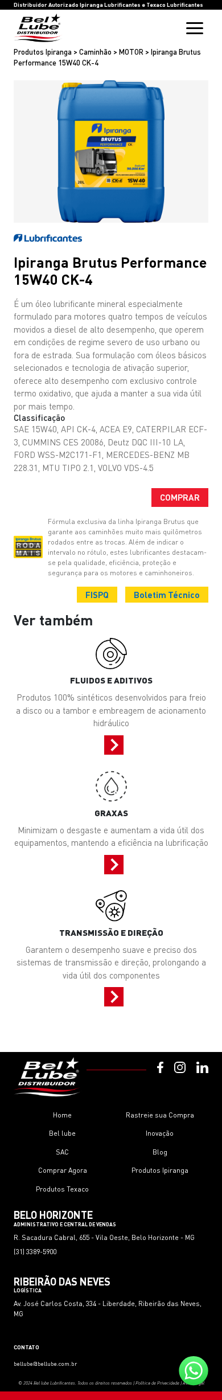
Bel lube (62, 1133)
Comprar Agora (62, 1170)
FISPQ (97, 595)
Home (62, 1115)
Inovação (160, 1133)
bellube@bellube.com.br (45, 1363)
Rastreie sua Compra (160, 1115)
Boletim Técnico (167, 595)
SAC (62, 1152)
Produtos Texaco (62, 1189)
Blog (160, 1152)
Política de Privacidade (157, 1383)
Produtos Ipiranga (159, 1170)
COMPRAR (180, 497)
